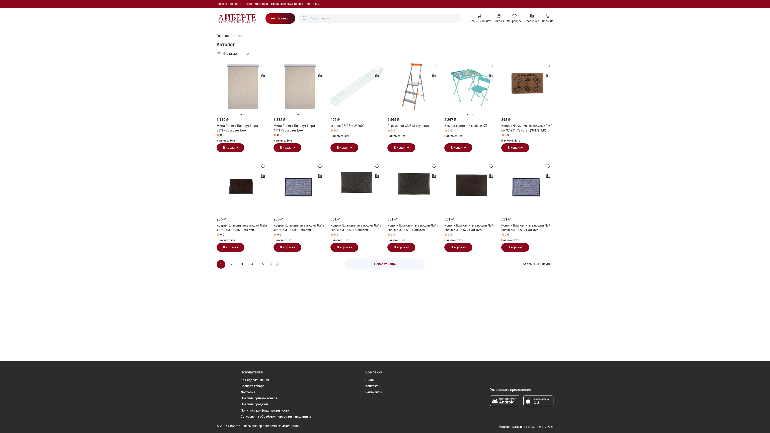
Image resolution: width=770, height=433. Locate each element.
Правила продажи (254, 404)
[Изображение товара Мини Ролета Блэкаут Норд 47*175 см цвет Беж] (300, 87)
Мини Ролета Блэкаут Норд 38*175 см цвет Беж (237, 128)
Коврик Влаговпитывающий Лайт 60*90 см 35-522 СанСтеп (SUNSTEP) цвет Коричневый (469, 228)
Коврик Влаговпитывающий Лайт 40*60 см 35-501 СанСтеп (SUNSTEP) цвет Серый (299, 228)
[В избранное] (263, 67)
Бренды (222, 3)
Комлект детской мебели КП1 (466, 126)
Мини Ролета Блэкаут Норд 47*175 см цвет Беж (294, 128)
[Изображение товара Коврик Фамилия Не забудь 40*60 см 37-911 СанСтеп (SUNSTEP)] (527, 87)
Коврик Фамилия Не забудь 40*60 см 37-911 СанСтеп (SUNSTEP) (526, 128)
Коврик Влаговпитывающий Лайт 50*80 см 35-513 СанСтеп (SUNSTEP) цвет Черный (412, 228)
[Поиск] (305, 18)
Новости (235, 3)
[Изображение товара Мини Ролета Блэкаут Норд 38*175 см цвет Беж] (243, 87)
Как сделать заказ (255, 380)
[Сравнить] (263, 76)
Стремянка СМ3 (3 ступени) (408, 126)
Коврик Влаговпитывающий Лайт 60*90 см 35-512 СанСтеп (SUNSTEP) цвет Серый (526, 228)
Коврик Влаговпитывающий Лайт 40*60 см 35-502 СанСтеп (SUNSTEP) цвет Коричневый (242, 228)
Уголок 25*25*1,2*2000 (347, 126)
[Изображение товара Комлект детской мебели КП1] (470, 87)
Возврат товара (252, 386)
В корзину (230, 148)
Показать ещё (385, 264)
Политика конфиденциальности (265, 410)
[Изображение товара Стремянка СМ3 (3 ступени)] (413, 87)
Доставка (261, 3)
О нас (248, 3)
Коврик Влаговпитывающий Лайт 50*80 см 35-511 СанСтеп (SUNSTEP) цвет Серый (355, 228)
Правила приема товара (287, 3)
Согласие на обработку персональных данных (276, 416)
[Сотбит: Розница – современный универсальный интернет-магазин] (237, 18)
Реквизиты (373, 392)
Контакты (313, 3)
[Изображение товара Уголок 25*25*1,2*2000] (356, 87)
